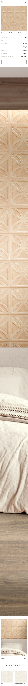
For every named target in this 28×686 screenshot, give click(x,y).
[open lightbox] (14, 18)
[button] (26, 2)
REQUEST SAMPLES (14, 62)
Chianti (24, 37)
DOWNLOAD (23, 57)
